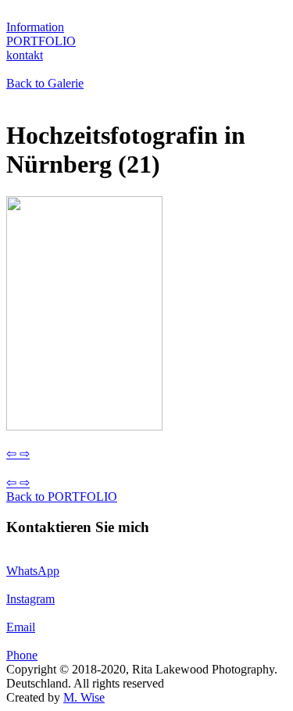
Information (35, 27)
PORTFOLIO (41, 41)
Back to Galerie (45, 83)
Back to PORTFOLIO (61, 496)
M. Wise (84, 697)
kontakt (24, 55)
